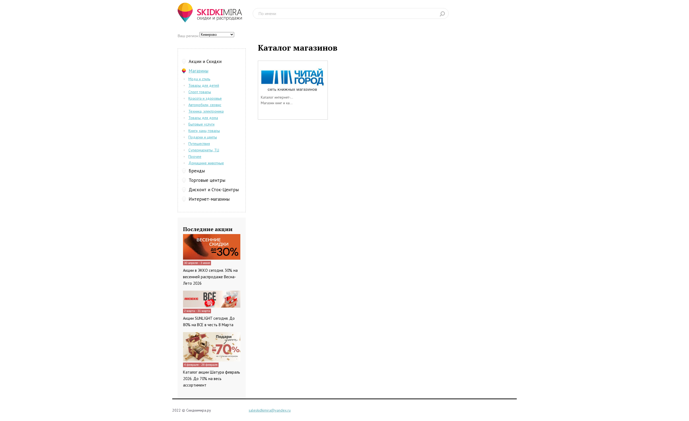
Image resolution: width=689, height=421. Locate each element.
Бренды (197, 171)
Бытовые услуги (201, 124)
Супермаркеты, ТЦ (203, 150)
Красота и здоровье (205, 98)
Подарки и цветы (202, 137)
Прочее (194, 156)
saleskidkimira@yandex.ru (270, 410)
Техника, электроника (206, 111)
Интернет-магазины (209, 199)
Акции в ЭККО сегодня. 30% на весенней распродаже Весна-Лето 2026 (210, 277)
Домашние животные (206, 163)
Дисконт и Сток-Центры (214, 190)
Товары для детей (203, 85)
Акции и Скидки (205, 61)
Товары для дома (203, 117)
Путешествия (199, 143)
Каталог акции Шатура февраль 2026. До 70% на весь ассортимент (211, 379)
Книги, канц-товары (204, 130)
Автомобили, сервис (204, 104)
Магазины (198, 71)
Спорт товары (199, 91)
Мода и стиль (199, 78)
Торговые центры (207, 180)
